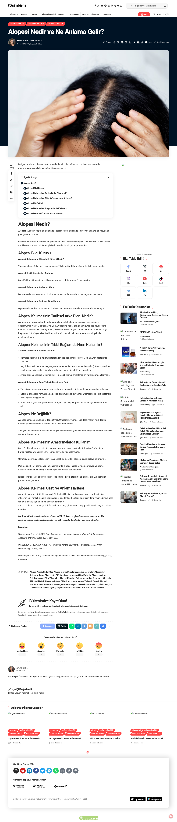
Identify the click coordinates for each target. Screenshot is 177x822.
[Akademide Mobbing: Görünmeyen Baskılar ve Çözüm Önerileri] (129, 318)
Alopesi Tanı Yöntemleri (48, 578)
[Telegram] (118, 6)
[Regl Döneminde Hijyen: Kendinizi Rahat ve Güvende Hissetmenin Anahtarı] (129, 417)
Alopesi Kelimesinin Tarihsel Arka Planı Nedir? (47, 193)
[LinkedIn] (112, 6)
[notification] (154, 14)
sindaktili (136, 730)
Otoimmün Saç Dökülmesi (97, 584)
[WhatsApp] (121, 6)
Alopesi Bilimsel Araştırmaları (67, 572)
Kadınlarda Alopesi (52, 584)
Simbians (23, 516)
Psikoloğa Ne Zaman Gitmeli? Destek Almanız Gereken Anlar (153, 383)
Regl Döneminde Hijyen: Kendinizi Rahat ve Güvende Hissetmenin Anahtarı (152, 415)
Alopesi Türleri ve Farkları (71, 578)
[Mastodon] (76, 771)
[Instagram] (108, 6)
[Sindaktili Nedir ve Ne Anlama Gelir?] (150, 723)
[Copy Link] (142, 42)
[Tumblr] (115, 6)
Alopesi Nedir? (29, 183)
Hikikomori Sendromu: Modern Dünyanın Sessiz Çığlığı (153, 461)
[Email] (138, 42)
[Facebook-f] (36, 771)
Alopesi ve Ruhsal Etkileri (56, 581)
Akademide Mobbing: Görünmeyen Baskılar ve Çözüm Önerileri (154, 315)
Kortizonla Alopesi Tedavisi (73, 584)
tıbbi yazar (63, 520)
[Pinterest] (105, 6)
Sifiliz (94, 730)
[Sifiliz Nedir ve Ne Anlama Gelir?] (109, 723)
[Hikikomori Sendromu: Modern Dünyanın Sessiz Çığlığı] (129, 465)
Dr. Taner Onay (145, 336)
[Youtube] (145, 280)
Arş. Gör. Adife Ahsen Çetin (149, 322)
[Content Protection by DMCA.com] (88, 818)
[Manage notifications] (171, 816)
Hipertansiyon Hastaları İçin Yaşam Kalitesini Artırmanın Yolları (152, 365)
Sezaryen (54, 730)
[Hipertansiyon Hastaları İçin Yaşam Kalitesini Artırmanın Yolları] (129, 368)
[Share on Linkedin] (130, 42)
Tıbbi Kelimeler (55, 24)
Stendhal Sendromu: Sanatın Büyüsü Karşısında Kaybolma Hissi (152, 447)
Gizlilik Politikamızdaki (66, 612)
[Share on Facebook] (114, 42)
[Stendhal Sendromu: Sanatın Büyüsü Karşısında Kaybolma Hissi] (129, 449)
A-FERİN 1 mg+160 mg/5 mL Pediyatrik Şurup (152, 349)
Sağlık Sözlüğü (36, 24)
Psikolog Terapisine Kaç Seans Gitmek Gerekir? (153, 494)
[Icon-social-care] (69, 771)
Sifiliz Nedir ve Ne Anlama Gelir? (105, 738)
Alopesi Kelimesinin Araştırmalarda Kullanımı (46, 208)
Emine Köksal (22, 41)
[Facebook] (95, 6)
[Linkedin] (29, 771)
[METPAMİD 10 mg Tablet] (129, 336)
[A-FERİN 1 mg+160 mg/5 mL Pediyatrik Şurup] (129, 351)
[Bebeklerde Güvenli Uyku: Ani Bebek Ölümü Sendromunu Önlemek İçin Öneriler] (129, 433)
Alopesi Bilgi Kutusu (35, 188)
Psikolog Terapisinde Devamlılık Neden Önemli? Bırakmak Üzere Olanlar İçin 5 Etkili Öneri (154, 479)
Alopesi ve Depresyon (92, 578)
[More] (150, 42)
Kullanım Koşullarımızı (36, 612)
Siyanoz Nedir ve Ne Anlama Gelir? (24, 738)
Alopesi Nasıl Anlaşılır (81, 575)
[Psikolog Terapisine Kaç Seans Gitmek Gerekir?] (129, 497)
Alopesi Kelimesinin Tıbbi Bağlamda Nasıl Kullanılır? (49, 198)
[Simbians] (18, 6)
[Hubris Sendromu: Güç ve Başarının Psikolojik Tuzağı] (129, 401)
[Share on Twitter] (118, 42)
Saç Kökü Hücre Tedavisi (93, 587)
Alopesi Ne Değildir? (36, 203)
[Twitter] (98, 6)
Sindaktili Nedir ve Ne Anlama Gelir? (147, 738)
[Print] (146, 42)
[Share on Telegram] (134, 42)
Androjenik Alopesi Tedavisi (80, 581)
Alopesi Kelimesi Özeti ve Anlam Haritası (44, 213)
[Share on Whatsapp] (126, 42)
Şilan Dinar (143, 422)
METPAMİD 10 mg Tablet (151, 332)
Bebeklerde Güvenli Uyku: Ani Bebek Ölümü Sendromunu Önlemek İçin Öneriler (153, 431)
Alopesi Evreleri (87, 572)
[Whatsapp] (56, 771)
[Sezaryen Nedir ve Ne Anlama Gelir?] (68, 723)
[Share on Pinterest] (122, 42)
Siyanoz (13, 730)
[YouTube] (102, 6)
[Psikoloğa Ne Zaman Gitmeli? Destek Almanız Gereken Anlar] (129, 386)
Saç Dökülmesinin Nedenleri (68, 587)
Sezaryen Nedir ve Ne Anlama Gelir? (66, 738)
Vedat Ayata (144, 454)
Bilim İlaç (143, 355)
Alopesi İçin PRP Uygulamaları (58, 575)
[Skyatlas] (62, 771)
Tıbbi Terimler (17, 24)
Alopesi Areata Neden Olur (41, 572)
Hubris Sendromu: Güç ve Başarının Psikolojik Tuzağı (151, 399)
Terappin (143, 389)
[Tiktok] (161, 280)
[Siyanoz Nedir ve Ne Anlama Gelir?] (27, 723)
